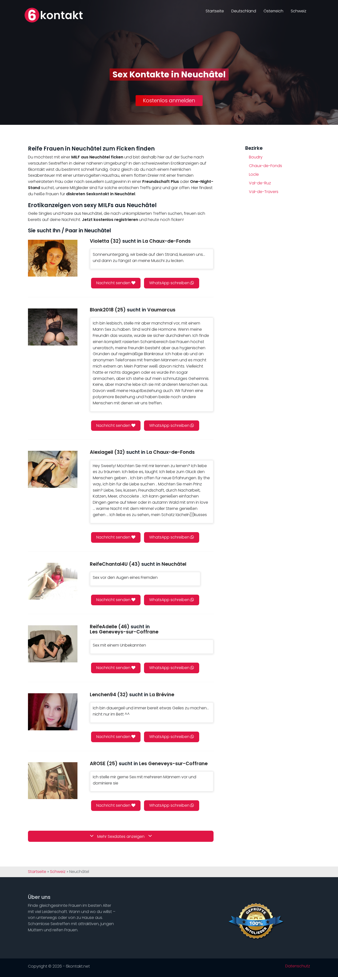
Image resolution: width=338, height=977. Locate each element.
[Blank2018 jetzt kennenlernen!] (52, 326)
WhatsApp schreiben (170, 283)
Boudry (256, 157)
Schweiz (298, 11)
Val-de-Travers (263, 192)
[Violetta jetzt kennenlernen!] (52, 258)
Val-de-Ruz (260, 183)
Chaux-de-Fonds (265, 166)
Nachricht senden (113, 283)
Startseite (215, 11)
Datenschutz (297, 966)
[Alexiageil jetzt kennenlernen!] (52, 469)
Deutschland (243, 11)
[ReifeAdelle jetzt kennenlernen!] (52, 643)
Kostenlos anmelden (169, 100)
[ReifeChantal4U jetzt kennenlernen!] (52, 581)
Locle (254, 174)
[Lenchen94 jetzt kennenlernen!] (52, 711)
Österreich (273, 11)
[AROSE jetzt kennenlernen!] (52, 780)
